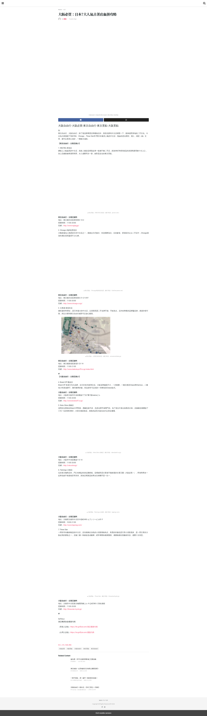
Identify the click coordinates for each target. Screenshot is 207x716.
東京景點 (86, 648)
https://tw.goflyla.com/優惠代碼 (82, 632)
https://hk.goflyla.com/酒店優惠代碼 (84, 627)
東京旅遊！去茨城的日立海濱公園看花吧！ (85, 668)
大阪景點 (69, 648)
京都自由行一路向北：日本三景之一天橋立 (85, 687)
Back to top (103, 700)
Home (60, 9)
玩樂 (66, 645)
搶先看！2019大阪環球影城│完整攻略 (83, 659)
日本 (63, 645)
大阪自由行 (77, 648)
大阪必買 (62, 648)
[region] (103, 638)
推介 (65, 9)
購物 (70, 645)
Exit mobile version (103, 713)
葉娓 (65, 19)
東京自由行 (94, 648)
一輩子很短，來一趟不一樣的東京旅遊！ (84, 678)
